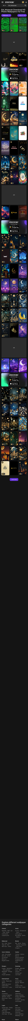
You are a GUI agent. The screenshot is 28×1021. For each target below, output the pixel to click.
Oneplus (17, 948)
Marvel (17, 955)
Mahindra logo (6, 1009)
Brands (17, 941)
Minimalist (4, 971)
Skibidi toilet (18, 981)
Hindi (6, 943)
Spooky (23, 999)
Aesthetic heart (19, 1010)
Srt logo (10, 1014)
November (18, 998)
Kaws (4, 973)
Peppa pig (8, 981)
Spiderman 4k (19, 960)
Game (10, 998)
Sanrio (23, 935)
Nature (17, 1019)
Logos (3, 1005)
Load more (14, 479)
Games (4, 991)
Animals (4, 928)
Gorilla (7, 932)
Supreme (23, 944)
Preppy (4, 968)
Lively (3, 981)
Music (3, 1019)
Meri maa (4, 946)
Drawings (17, 966)
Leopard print (5, 935)
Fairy (16, 970)
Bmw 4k (4, 955)
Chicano (17, 971)
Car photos (5, 957)
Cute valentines (19, 1014)
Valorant (4, 996)
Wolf (8, 930)
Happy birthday (19, 995)
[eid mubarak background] (23, 177)
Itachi (17, 932)
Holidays (17, 991)
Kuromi (17, 930)
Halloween (18, 993)
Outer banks (5, 985)
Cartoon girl (18, 973)
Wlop (20, 970)
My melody (18, 935)
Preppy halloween (20, 996)
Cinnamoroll (23, 930)
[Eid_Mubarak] (23, 212)
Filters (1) (21, 15)
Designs (4, 966)
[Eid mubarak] (14, 103)
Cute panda (5, 933)
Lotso (10, 987)
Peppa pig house (6, 984)
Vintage (10, 971)
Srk (3, 943)
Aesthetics (9, 968)
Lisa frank (17, 974)
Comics (17, 952)
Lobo (16, 962)
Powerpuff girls (19, 959)
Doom (8, 996)
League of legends (7, 995)
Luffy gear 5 (18, 933)
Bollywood (4, 941)
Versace (18, 944)
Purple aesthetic (6, 974)
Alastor (18, 937)
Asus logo (4, 1014)
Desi (8, 944)
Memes (17, 982)
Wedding (17, 1015)
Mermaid (22, 968)
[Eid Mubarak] (5, 60)
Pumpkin (17, 999)
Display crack (18, 985)
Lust (22, 1015)
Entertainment (5, 978)
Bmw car (4, 959)
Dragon (17, 968)
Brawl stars (5, 998)
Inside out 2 (5, 987)
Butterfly (4, 930)
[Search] (25, 5)
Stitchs (22, 954)
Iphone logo (5, 1007)
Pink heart (18, 1009)
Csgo (3, 999)
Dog (4, 932)
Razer (19, 943)
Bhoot (9, 943)
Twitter (11, 1007)
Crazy (16, 984)
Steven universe (19, 957)
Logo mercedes (6, 1012)
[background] (14, 88)
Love (16, 1005)
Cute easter (18, 1001)
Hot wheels (8, 954)
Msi (16, 943)
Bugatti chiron (5, 960)
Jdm (3, 954)
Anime (17, 928)
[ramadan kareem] (23, 271)
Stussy (24, 943)
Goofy (23, 987)
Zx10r (8, 955)
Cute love (17, 1012)
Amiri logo (4, 1010)
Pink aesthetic (6, 970)
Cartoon (17, 954)
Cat (11, 930)
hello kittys (19, 946)
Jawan (9, 946)
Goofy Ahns (18, 987)
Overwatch (5, 993)
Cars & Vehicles (6, 952)
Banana (22, 982)
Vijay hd (4, 944)
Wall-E (3, 982)
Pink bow (17, 1007)
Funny (16, 978)
